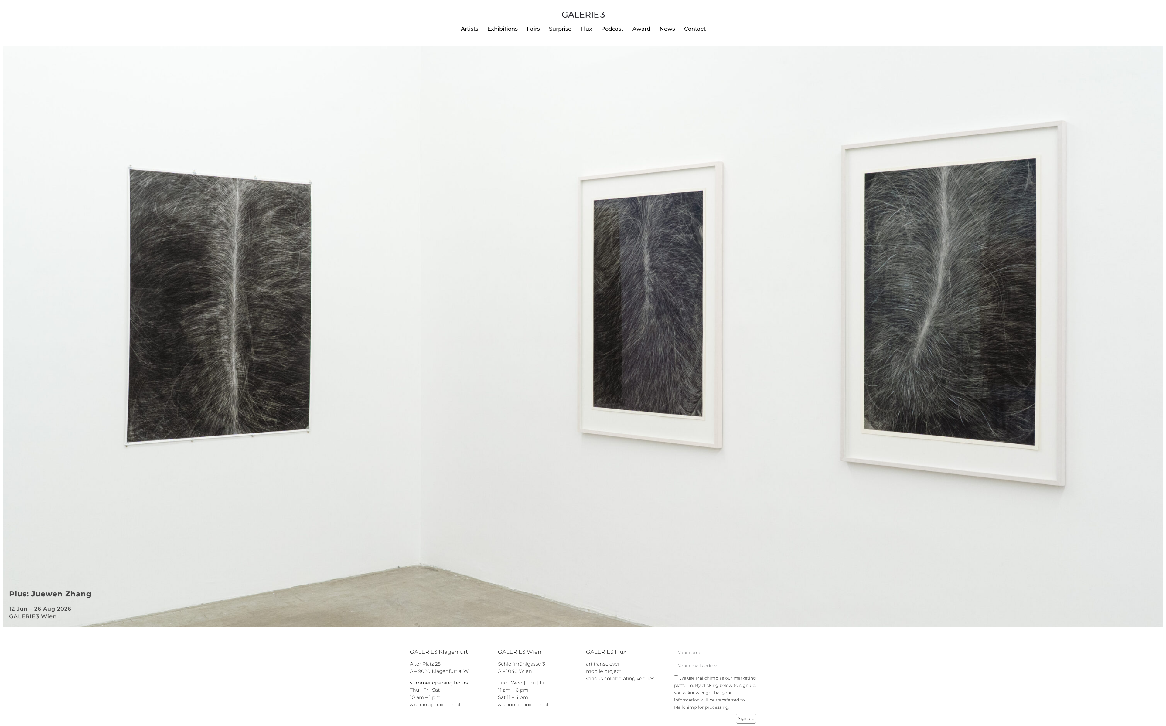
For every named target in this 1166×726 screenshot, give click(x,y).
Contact (695, 28)
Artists (469, 28)
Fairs (533, 28)
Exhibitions (502, 28)
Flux (586, 28)
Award (641, 28)
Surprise (560, 28)
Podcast (612, 28)
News (667, 28)
